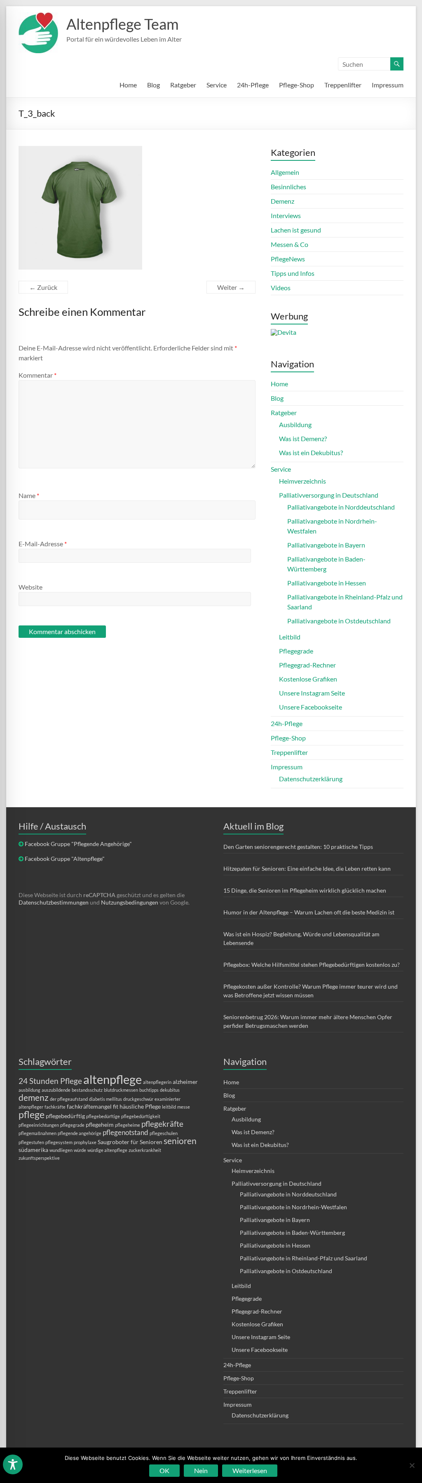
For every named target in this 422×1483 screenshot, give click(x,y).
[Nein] (412, 1465)
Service (216, 85)
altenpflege (112, 1079)
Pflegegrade (296, 651)
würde (80, 1150)
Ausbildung (295, 424)
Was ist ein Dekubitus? (311, 452)
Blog (153, 85)
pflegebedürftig (65, 1115)
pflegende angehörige (79, 1133)
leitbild (169, 1106)
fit (115, 1106)
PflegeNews (288, 259)
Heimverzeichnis (302, 481)
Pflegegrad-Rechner (307, 665)
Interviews (286, 215)
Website (30, 587)
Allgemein (285, 172)
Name (29, 495)
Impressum (387, 85)
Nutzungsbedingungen (129, 902)
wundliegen (61, 1150)
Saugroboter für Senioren (130, 1141)
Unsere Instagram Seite (312, 693)
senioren (180, 1140)
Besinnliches (288, 186)
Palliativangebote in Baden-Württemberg (292, 1232)
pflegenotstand (125, 1132)
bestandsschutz (87, 1090)
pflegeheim (100, 1124)
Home (128, 85)
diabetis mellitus (105, 1099)
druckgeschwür (138, 1099)
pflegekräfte (162, 1123)
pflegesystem (59, 1142)
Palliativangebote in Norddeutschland (341, 507)
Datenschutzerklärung (310, 779)
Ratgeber (183, 85)
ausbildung (29, 1090)
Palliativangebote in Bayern (326, 545)
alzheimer (185, 1081)
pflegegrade (72, 1125)
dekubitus (170, 1090)
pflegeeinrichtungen (39, 1125)
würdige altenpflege (107, 1150)
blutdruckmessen (121, 1090)
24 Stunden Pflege (50, 1081)
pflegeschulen (164, 1133)
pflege (32, 1114)
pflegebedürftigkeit (140, 1116)
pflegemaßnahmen (37, 1133)
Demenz (282, 201)
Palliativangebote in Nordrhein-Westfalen (293, 1206)
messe (183, 1106)
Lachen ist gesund (296, 230)
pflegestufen (31, 1142)
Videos (281, 287)
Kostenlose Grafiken (308, 679)
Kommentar (37, 375)
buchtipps (149, 1090)
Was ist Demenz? (303, 438)
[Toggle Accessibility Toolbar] (12, 1468)
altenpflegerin (157, 1082)
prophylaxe (85, 1142)
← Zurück (43, 287)
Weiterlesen (249, 1470)
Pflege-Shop (296, 85)
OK (164, 1470)
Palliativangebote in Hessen (326, 583)
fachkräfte (55, 1106)
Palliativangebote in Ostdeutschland (339, 621)
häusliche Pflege (140, 1106)
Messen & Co (289, 244)
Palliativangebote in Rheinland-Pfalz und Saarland (303, 1258)
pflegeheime (127, 1125)
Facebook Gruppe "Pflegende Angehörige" (78, 843)
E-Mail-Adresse (43, 544)
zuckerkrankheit (145, 1150)
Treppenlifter (342, 85)
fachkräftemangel (89, 1106)
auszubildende (56, 1090)
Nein (201, 1470)
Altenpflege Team (122, 24)
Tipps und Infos (292, 273)
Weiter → (231, 287)
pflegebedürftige (103, 1116)
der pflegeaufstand (69, 1099)
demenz (34, 1097)
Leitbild (289, 637)
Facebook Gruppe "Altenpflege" (65, 858)
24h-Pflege (253, 85)
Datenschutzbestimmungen (54, 902)
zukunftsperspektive (39, 1158)
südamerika (33, 1149)
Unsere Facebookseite (310, 707)
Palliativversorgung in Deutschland (328, 495)
